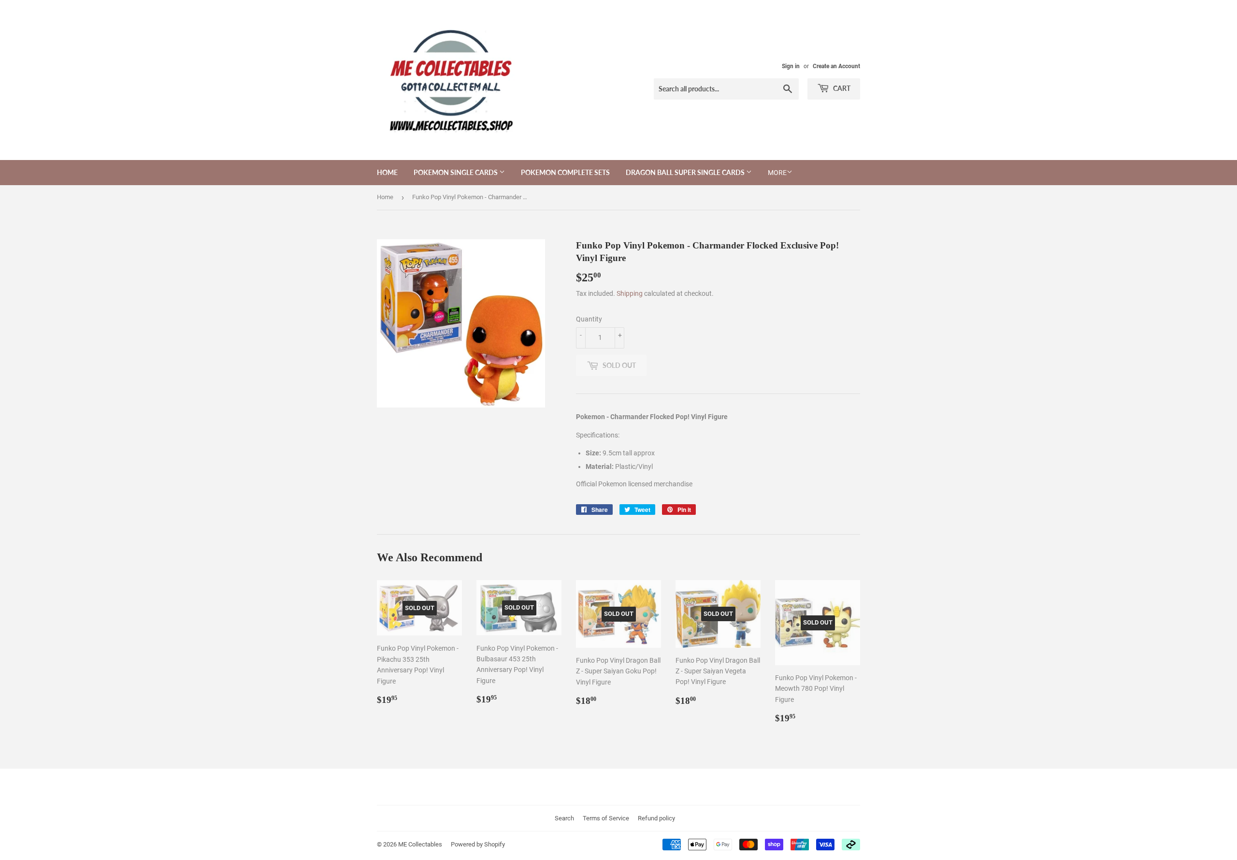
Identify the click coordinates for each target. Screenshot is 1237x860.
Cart (841, 88)
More (777, 172)
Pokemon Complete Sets (565, 172)
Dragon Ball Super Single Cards (686, 172)
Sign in (791, 66)
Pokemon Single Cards (456, 172)
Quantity (589, 319)
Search (564, 818)
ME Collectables (420, 844)
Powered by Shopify (478, 844)
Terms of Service (606, 818)
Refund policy (656, 818)
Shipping (630, 293)
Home (387, 172)
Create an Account (836, 66)
